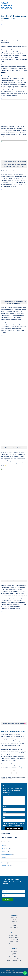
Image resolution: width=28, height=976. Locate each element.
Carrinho (14, 953)
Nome (5, 806)
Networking (4, 860)
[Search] (15, 5)
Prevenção (4, 862)
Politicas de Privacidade (14, 957)
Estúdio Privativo (14, 941)
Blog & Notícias (14, 927)
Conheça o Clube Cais (14, 935)
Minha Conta (14, 951)
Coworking (14, 777)
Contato (14, 955)
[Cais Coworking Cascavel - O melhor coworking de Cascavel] (6, 6)
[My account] (21, 5)
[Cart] (23, 5)
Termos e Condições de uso (14, 960)
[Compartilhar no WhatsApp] (7, 773)
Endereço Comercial (14, 937)
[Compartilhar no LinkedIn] (20, 773)
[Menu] (26, 6)
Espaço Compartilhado (14, 943)
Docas (3, 845)
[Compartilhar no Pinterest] (18, 773)
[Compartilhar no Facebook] (10, 773)
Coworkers (14, 921)
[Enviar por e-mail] (15, 773)
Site (4, 817)
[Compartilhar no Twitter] (12, 773)
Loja (14, 923)
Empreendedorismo (21, 777)
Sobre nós (14, 917)
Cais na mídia (4, 848)
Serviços (14, 919)
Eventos (14, 925)
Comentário (6, 794)
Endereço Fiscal (14, 939)
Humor (3, 857)
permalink (9, 778)
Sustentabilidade (5, 865)
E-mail (5, 812)
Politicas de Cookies (14, 958)
